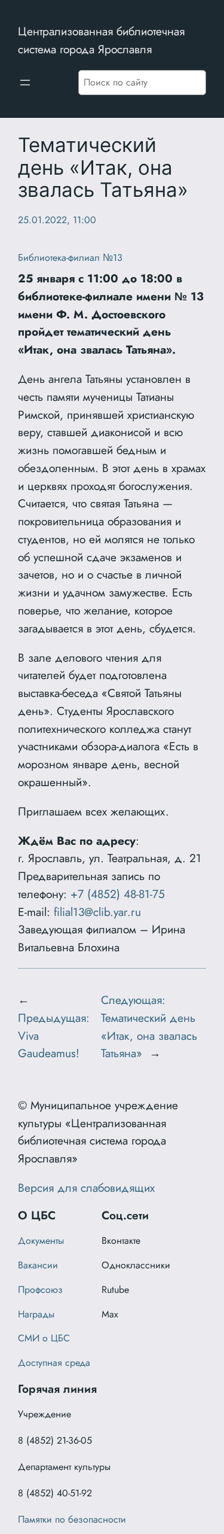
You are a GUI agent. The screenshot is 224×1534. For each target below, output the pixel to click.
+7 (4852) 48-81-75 (117, 893)
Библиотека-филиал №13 (70, 257)
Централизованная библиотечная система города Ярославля (101, 40)
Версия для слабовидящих (86, 1187)
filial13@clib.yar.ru (97, 911)
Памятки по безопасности (72, 1519)
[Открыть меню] (25, 82)
